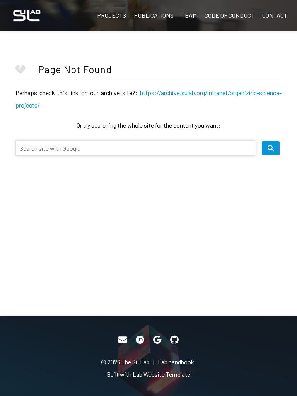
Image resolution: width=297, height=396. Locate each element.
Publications (154, 15)
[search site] (271, 148)
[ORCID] (140, 340)
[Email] (122, 340)
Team (189, 15)
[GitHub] (174, 340)
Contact (274, 15)
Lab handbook (176, 361)
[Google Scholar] (157, 340)
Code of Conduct (229, 15)
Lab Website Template (161, 374)
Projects (111, 15)
